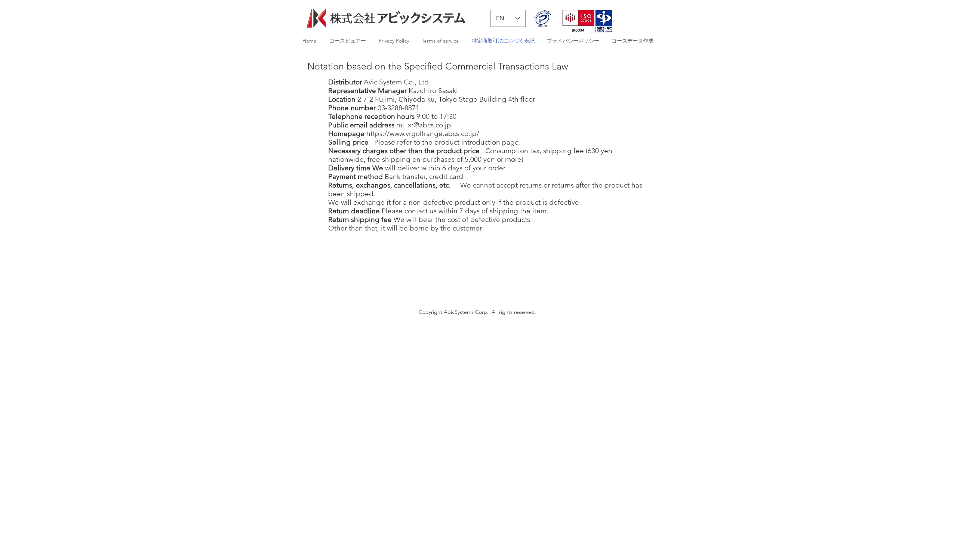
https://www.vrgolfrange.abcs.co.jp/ (422, 133)
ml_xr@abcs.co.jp (423, 125)
